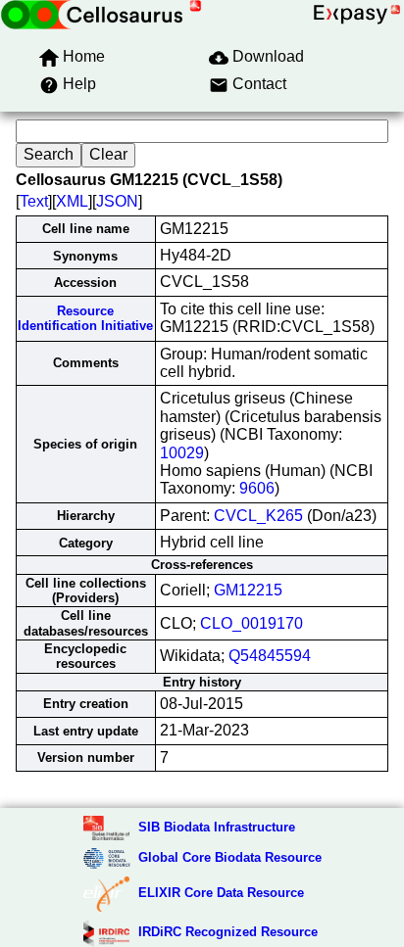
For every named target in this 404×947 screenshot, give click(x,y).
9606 (257, 488)
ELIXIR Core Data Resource (221, 892)
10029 (182, 453)
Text (34, 201)
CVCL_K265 (258, 515)
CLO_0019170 (251, 623)
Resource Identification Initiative (85, 318)
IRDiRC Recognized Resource (228, 931)
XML (72, 201)
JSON (117, 201)
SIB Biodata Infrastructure (216, 827)
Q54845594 (269, 655)
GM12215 (248, 590)
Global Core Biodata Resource (230, 857)
